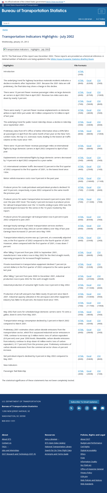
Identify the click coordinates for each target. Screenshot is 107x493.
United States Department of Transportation (21, 5)
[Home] (34, 11)
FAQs (4, 446)
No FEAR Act (86, 465)
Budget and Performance (91, 443)
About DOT (85, 439)
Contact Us (6, 443)
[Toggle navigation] (101, 11)
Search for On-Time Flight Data (58, 450)
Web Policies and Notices (91, 480)
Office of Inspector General (92, 469)
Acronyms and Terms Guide (56, 454)
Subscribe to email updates (84, 402)
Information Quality (89, 461)
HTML (81, 71)
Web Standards (87, 484)
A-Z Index (100, 19)
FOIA (83, 458)
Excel (89, 80)
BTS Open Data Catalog (55, 443)
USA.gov (84, 476)
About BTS (6, 439)
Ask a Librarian (51, 439)
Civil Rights (85, 446)
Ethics (83, 454)
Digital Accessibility (89, 450)
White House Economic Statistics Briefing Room (72, 59)
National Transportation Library (58, 446)
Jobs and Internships (10, 450)
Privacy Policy (86, 472)
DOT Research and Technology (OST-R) (19, 454)
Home (5, 30)
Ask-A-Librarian (85, 19)
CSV (99, 80)
